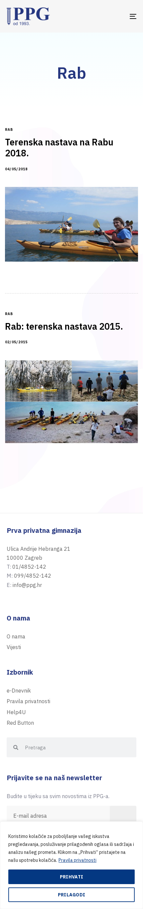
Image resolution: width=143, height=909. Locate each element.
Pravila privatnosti (77, 860)
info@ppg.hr (27, 585)
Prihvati (71, 877)
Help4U (16, 712)
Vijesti (14, 647)
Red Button (20, 722)
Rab (9, 130)
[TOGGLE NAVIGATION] (114, 16)
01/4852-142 (29, 566)
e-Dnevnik (19, 690)
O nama (16, 636)
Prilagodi (71, 895)
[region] (71, 865)
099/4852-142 (32, 575)
